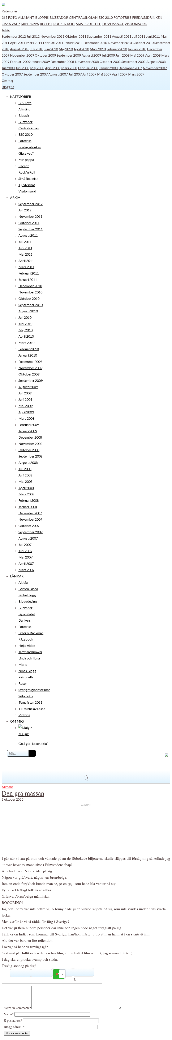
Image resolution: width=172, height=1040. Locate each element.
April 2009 (152, 55)
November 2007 (155, 68)
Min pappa (30, 24)
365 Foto (9, 17)
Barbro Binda (28, 589)
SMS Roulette (88, 24)
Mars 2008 (69, 68)
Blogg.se (8, 87)
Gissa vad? (11, 24)
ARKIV (15, 197)
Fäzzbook (25, 639)
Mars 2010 (98, 49)
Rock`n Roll (64, 24)
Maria (22, 664)
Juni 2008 (22, 68)
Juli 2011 (138, 36)
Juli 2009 (108, 55)
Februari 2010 (117, 49)
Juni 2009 (122, 55)
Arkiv (6, 30)
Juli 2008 (8, 68)
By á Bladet (26, 614)
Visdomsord (136, 24)
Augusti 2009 (91, 55)
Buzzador (59, 17)
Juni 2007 (89, 74)
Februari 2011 (53, 43)
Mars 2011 (34, 43)
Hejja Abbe (26, 645)
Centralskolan (83, 17)
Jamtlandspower (30, 652)
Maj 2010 (66, 49)
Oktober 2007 (12, 74)
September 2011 (99, 36)
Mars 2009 (26, 418)
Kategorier (9, 11)
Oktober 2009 (45, 55)
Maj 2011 (25, 254)
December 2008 (62, 62)
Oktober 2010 (143, 43)
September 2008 (133, 62)
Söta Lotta (25, 696)
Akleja (23, 582)
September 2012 (14, 36)
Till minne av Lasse (31, 709)
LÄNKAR (16, 576)
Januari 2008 (108, 68)
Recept (46, 24)
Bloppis (42, 17)
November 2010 (120, 43)
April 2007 (119, 74)
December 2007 (130, 68)
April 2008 (52, 68)
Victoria (24, 715)
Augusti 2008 (156, 62)
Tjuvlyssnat (113, 24)
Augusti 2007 (58, 74)
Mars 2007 (136, 74)
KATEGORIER (20, 96)
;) (86, 777)
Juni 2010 (51, 49)
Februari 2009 (20, 62)
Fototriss (122, 17)
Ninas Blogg (27, 671)
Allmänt (26, 17)
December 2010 (95, 43)
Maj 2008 (37, 68)
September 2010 (30, 305)
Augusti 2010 (19, 49)
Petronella (25, 677)
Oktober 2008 (110, 62)
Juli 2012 (33, 36)
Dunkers (24, 620)
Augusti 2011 (121, 36)
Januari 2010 (137, 49)
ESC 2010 (106, 17)
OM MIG (17, 721)
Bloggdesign (27, 601)
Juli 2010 (36, 49)
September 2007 (35, 74)
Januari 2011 (73, 43)
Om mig (7, 80)
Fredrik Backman (30, 633)
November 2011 (52, 36)
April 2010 (81, 49)
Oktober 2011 (75, 36)
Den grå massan (23, 792)
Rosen (22, 683)
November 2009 (22, 55)
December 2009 (30, 361)
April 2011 (17, 43)
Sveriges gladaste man (34, 690)
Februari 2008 (88, 68)
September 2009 (69, 55)
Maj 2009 (137, 55)
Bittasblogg (27, 595)
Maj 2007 (104, 74)
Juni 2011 (153, 36)
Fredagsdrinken (147, 17)
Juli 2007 (75, 74)
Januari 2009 (40, 62)
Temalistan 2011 (30, 702)
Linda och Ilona (29, 658)
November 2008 (87, 62)
